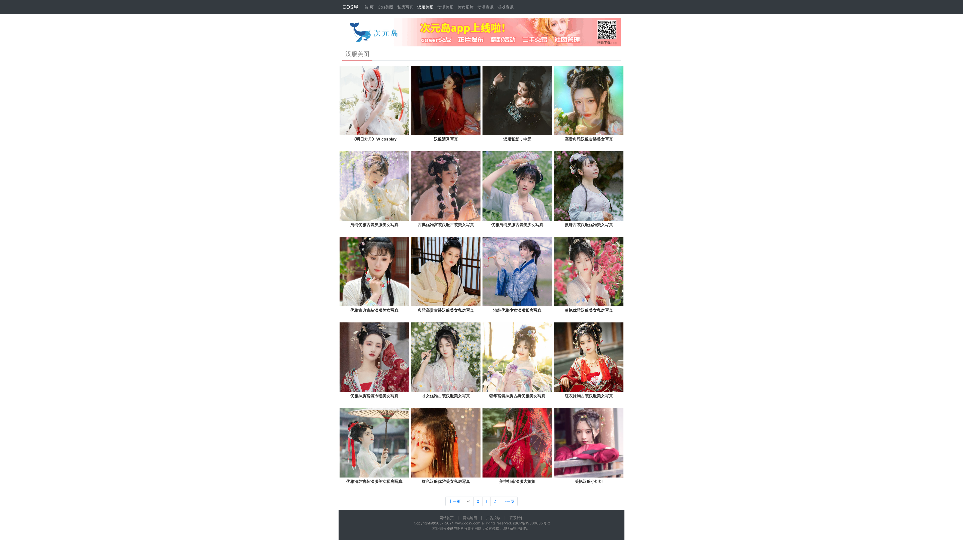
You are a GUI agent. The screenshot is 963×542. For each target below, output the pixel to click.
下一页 (508, 501)
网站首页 (447, 518)
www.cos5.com (467, 523)
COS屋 (350, 7)
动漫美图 (445, 7)
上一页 (455, 501)
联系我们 (517, 518)
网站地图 (470, 518)
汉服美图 (425, 7)
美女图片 (465, 7)
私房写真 (405, 7)
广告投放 (493, 518)
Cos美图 (385, 7)
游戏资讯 (506, 7)
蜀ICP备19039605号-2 (531, 523)
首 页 (369, 7)
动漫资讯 (485, 7)
